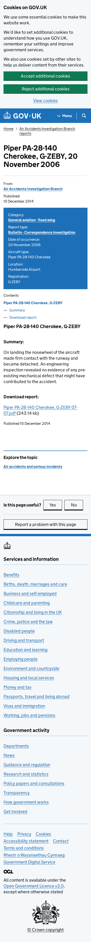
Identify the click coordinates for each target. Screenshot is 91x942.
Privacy (24, 834)
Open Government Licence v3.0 (34, 886)
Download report (23, 317)
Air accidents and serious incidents (33, 466)
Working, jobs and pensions (29, 715)
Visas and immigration (24, 706)
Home (8, 128)
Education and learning (25, 649)
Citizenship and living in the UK (33, 612)
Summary (17, 310)
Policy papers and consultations (34, 783)
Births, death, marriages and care (35, 584)
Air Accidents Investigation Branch (33, 189)
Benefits (11, 574)
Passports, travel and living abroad (37, 696)
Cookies (43, 834)
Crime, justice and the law (28, 621)
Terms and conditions (24, 848)
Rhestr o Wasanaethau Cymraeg (34, 855)
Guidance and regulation (27, 764)
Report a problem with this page (45, 524)
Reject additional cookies (46, 89)
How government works (26, 802)
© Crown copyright (45, 929)
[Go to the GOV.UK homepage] (22, 115)
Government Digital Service (29, 862)
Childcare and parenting (27, 603)
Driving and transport (24, 640)
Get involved (15, 811)
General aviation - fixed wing (31, 220)
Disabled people (19, 631)
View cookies (45, 100)
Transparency (17, 792)
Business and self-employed (30, 593)
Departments (16, 746)
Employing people (21, 659)
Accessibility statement (26, 841)
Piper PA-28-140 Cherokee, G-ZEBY (33, 303)
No (77, 505)
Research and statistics (26, 774)
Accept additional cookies (45, 76)
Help (8, 834)
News (9, 755)
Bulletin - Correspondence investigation (41, 232)
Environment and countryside (31, 668)
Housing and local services (29, 677)
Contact (61, 841)
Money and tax (18, 687)
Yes (55, 505)
